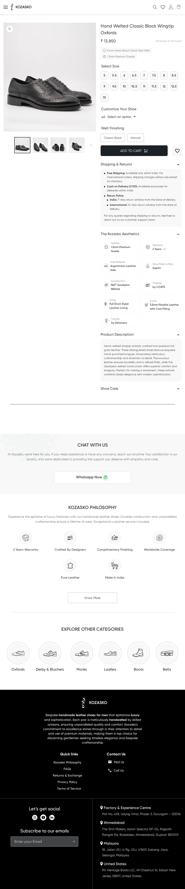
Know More (92, 598)
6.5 (134, 74)
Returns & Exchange (67, 775)
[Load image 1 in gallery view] (22, 145)
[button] (6, 7)
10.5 (134, 85)
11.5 (154, 85)
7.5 (154, 74)
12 (164, 85)
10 (124, 85)
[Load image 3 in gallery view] (58, 145)
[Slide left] (8, 145)
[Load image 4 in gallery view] (77, 145)
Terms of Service (69, 788)
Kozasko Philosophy (67, 762)
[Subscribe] (73, 841)
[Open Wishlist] (163, 7)
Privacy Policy (67, 782)
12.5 (174, 85)
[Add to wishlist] (177, 150)
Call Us (119, 770)
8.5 (174, 74)
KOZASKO (98, 702)
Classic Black (112, 137)
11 (144, 85)
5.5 (114, 74)
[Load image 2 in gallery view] (40, 145)
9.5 (114, 85)
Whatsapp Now (89, 477)
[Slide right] (91, 145)
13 (104, 96)
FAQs (67, 769)
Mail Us (119, 762)
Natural (135, 137)
